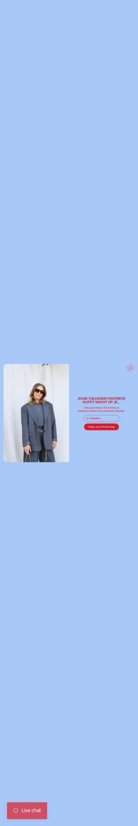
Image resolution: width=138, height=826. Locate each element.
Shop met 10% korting (101, 426)
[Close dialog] (130, 368)
